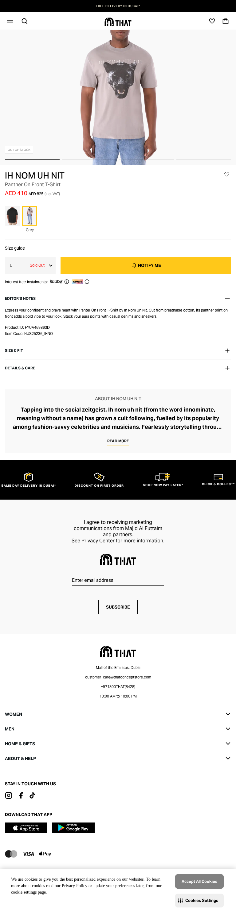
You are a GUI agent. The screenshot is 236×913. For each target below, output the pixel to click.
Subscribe (118, 607)
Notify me (149, 265)
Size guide (15, 248)
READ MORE (118, 441)
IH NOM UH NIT (35, 175)
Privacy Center (98, 540)
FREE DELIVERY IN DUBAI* (118, 6)
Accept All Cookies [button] (199, 881)
